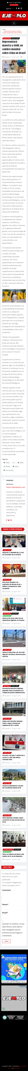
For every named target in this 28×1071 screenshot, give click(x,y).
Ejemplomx (7, 57)
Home (4, 29)
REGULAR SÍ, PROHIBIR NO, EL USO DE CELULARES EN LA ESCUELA (13, 553)
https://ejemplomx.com (15, 487)
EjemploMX (22, 1066)
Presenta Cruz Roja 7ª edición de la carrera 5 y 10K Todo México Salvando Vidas (13, 757)
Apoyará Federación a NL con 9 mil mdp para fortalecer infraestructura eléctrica (14, 654)
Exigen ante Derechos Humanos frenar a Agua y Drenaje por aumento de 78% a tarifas (12, 723)
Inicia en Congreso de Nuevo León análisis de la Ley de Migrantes (13, 855)
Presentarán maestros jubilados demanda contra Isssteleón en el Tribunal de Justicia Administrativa (13, 690)
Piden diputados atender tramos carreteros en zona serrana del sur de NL (13, 820)
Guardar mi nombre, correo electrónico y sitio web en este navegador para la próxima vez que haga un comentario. (13, 930)
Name (5, 904)
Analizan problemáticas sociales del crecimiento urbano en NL (12, 787)
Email (5, 912)
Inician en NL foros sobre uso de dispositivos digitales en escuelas (13, 619)
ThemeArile (17, 1068)
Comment (6, 890)
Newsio (10, 1068)
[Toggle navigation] (14, 23)
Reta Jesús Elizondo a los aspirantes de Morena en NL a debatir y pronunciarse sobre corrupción (12, 585)
